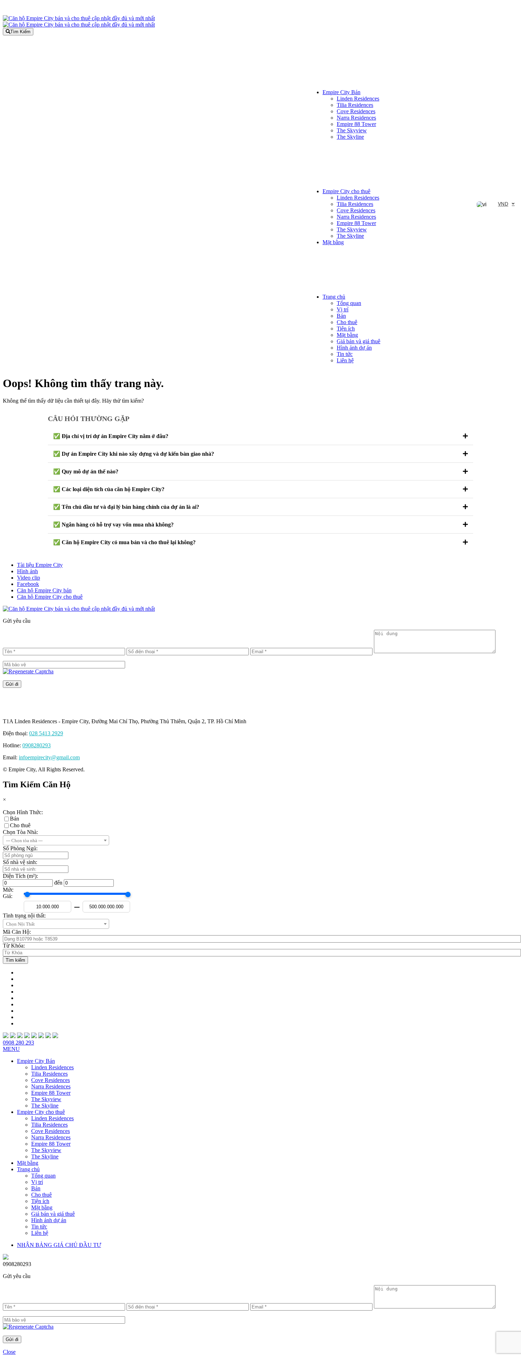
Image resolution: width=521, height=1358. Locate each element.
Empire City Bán (341, 92)
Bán (341, 316)
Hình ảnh (27, 571)
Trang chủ (334, 297)
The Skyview (352, 130)
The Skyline (350, 137)
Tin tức (345, 354)
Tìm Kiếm (20, 31)
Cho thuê (347, 322)
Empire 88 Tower (356, 124)
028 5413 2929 (46, 733)
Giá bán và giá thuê (358, 341)
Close (9, 1352)
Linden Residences (358, 99)
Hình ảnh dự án (354, 348)
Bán (14, 819)
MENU (11, 1049)
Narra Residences (356, 118)
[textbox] (56, 841)
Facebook (28, 584)
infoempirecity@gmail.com (49, 757)
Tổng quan (349, 303)
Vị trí (342, 309)
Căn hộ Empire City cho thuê (50, 597)
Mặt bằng (333, 242)
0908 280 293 (18, 1043)
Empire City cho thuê (346, 191)
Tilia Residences (355, 105)
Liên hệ (345, 360)
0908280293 (36, 745)
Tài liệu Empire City (40, 565)
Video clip (28, 578)
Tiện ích (346, 329)
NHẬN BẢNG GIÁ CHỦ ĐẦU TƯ (59, 1245)
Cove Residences (356, 111)
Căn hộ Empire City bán (44, 590)
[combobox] (56, 840)
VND (503, 203)
